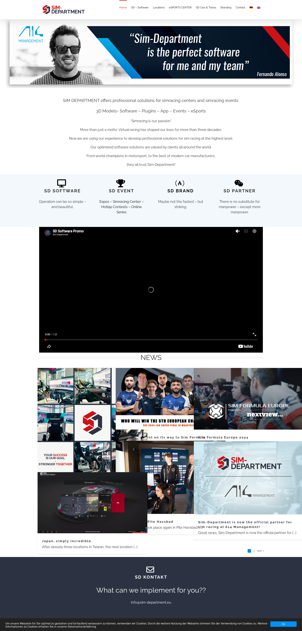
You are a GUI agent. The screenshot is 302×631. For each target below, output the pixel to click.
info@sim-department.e (150, 602)
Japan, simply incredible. (67, 541)
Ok (283, 624)
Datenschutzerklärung (82, 626)
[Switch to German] (251, 7)
